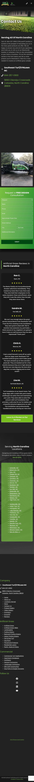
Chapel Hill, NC (15, 474)
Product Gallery (9, 608)
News (6, 604)
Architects (7, 660)
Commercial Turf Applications (14, 656)
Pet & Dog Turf (9, 638)
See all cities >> (15, 532)
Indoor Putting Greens (11, 636)
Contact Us (8, 606)
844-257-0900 (11, 75)
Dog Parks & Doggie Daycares (14, 669)
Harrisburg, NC (15, 495)
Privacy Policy (20, 779)
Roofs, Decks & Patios (11, 647)
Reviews (7, 616)
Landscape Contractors (12, 664)
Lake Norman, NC (15, 510)
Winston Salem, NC (16, 530)
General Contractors (11, 662)
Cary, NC (12, 472)
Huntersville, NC (15, 504)
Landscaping (8, 630)
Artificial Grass (9, 625)
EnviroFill (7, 614)
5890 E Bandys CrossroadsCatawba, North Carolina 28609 (17, 83)
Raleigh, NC (13, 521)
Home (6, 597)
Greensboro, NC (15, 493)
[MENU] (31, 3)
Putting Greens (9, 632)
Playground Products (11, 643)
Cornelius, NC (14, 478)
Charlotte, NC (14, 481)
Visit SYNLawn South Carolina (17, 739)
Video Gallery (8, 610)
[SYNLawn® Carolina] (8, 3)
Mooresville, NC (15, 517)
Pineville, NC (14, 519)
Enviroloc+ (7, 612)
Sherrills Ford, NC (16, 523)
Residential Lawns (10, 645)
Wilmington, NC (15, 528)
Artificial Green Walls (11, 628)
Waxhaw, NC (14, 525)
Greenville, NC (14, 491)
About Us (7, 599)
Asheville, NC (14, 468)
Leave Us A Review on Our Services (17, 418)
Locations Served (10, 602)
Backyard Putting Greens (12, 634)
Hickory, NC (13, 498)
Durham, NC (14, 487)
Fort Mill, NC (14, 489)
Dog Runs (7, 640)
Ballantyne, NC (14, 470)
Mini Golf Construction (11, 666)
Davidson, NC (14, 485)
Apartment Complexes (11, 658)
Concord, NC (14, 476)
